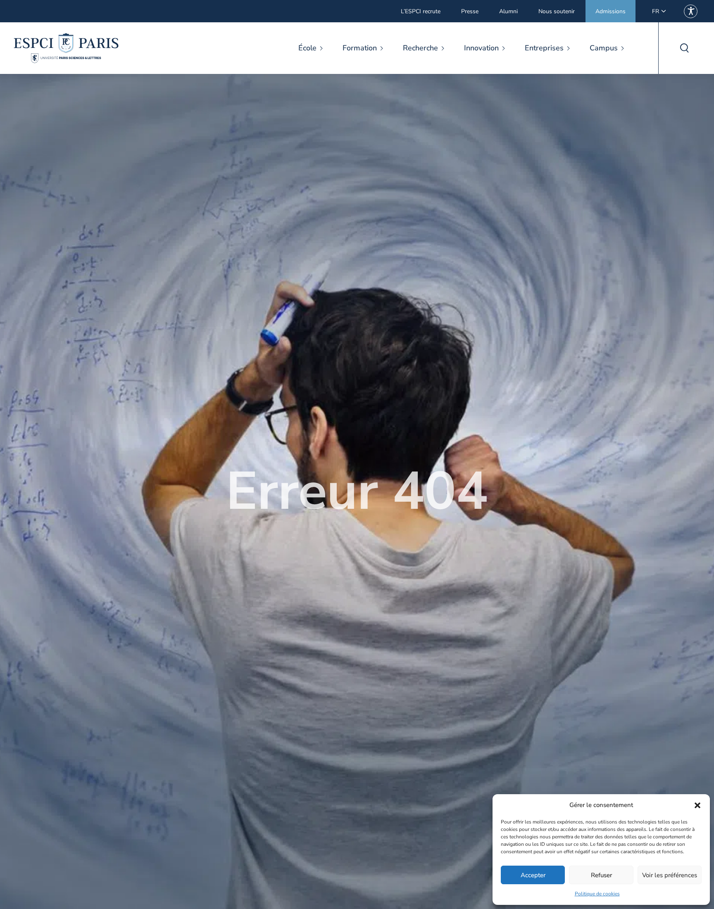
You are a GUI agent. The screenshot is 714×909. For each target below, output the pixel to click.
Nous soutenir (556, 11)
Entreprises (544, 48)
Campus (604, 48)
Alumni (508, 11)
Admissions (610, 11)
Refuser (601, 875)
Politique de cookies (597, 893)
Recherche (420, 48)
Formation (360, 48)
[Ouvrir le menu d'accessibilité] (690, 11)
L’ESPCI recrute (420, 11)
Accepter (533, 875)
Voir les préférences (669, 875)
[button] (697, 805)
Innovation (481, 48)
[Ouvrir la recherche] (684, 48)
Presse (469, 11)
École (307, 48)
